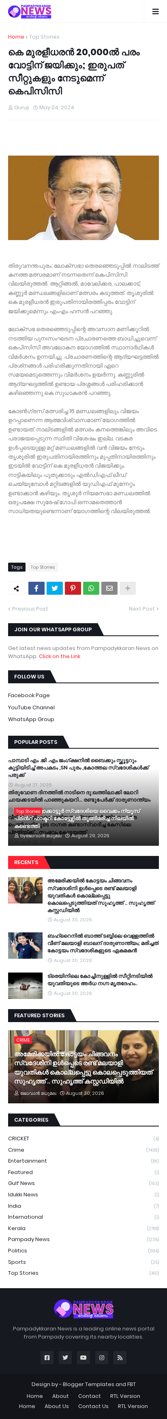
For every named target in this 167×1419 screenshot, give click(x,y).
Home (16, 37)
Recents (26, 862)
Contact (89, 1396)
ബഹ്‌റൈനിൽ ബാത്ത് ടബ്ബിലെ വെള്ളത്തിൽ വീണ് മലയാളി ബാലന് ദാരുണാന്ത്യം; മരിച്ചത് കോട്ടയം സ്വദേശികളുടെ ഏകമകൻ (102, 943)
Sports (83, 1262)
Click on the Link (59, 656)
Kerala (83, 1228)
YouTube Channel (31, 707)
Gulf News (83, 1183)
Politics (83, 1250)
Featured (83, 1172)
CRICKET (83, 1138)
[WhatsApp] (91, 588)
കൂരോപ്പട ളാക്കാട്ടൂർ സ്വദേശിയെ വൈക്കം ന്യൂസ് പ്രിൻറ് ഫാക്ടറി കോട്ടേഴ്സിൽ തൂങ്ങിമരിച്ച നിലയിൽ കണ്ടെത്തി (77, 819)
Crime (83, 1150)
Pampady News (83, 1239)
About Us (57, 1406)
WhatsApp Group (31, 719)
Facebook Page (29, 695)
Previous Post (30, 609)
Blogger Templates (88, 1384)
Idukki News (83, 1194)
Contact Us (93, 1406)
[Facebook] (36, 588)
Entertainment (83, 1161)
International (83, 1217)
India (83, 1206)
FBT (131, 1384)
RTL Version (125, 1396)
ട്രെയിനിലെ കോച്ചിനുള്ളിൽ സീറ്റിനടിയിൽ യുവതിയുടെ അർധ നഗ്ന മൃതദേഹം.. (99, 980)
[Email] (109, 588)
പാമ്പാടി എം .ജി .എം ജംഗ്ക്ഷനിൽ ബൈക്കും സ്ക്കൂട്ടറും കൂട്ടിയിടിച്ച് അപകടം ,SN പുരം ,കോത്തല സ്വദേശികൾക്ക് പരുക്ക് (78, 768)
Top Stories (44, 37)
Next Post (142, 609)
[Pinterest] (73, 588)
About (60, 1396)
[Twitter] (55, 588)
